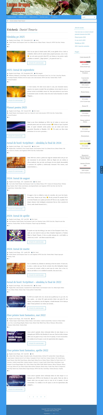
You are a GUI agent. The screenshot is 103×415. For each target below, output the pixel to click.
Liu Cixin (53, 75)
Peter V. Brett (18, 186)
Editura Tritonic (42, 42)
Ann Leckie (12, 183)
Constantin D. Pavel (20, 148)
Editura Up (53, 360)
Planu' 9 (57, 366)
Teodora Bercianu (54, 368)
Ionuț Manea (57, 362)
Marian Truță (22, 289)
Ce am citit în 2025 (80, 40)
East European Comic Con (23, 42)
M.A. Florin (27, 364)
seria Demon (25, 186)
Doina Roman (23, 360)
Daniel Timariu (12, 42)
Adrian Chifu (12, 356)
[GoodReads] (101, 169)
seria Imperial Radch (33, 186)
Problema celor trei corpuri (24, 77)
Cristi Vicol (43, 358)
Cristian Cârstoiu (51, 358)
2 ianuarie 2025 (27, 146)
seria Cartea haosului (36, 77)
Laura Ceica (10, 323)
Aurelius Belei (51, 356)
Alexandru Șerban (37, 356)
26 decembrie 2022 (28, 285)
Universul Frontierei (12, 79)
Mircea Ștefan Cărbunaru (34, 366)
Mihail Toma (43, 323)
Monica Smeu (44, 366)
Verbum (24, 188)
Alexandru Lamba (28, 356)
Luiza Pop (58, 75)
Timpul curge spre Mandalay (39, 223)
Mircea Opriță (24, 366)
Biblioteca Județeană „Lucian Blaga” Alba (19, 75)
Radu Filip (9, 368)
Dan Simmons (12, 221)
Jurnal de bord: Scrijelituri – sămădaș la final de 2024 (34, 142)
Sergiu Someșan (30, 368)
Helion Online (61, 320)
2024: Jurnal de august (18, 178)
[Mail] (101, 172)
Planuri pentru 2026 (80, 37)
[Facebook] (101, 167)
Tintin (13, 256)
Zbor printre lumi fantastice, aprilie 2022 (27, 350)
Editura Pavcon (33, 42)
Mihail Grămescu (48, 364)
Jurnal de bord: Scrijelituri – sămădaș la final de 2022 (34, 282)
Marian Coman (28, 323)
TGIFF (59, 77)
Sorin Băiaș (46, 368)
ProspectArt (62, 366)
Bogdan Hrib (12, 148)
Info (35, 111)
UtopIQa (61, 368)
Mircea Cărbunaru (50, 323)
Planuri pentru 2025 (17, 107)
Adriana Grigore (13, 320)
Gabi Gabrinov (36, 320)
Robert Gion (16, 368)
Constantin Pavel (28, 287)
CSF (56, 358)
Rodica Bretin (16, 325)
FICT (45, 183)
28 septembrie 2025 (28, 73)
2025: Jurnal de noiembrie (82, 46)
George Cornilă (42, 362)
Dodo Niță (17, 360)
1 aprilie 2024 (26, 252)
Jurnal (37, 40)
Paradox (17, 150)
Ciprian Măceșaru (60, 356)
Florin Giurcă (59, 360)
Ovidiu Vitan (51, 366)
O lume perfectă (30, 289)
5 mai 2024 (26, 219)
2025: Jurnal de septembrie (20, 69)
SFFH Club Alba (56, 42)
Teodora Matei (53, 77)
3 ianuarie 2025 (27, 111)
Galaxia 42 (48, 42)
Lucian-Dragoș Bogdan (19, 323)
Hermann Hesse (57, 183)
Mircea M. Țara (17, 366)
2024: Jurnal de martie (18, 249)
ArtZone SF (45, 356)
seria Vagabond (23, 150)
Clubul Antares (10, 358)
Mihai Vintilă (40, 364)
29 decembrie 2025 (28, 40)
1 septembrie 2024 (27, 181)
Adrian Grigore (19, 356)
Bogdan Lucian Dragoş (14, 40)
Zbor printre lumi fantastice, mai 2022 (26, 315)
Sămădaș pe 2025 (16, 36)
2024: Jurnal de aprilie (18, 215)
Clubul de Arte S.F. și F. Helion (22, 358)
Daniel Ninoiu (61, 358)
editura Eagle (57, 287)
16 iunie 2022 (26, 318)
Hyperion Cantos (42, 221)
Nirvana (51, 413)
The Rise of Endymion (26, 223)
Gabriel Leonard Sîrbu (46, 320)
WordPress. (57, 413)
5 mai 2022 (26, 354)
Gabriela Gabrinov (28, 362)
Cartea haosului (19, 287)
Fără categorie (39, 73)
